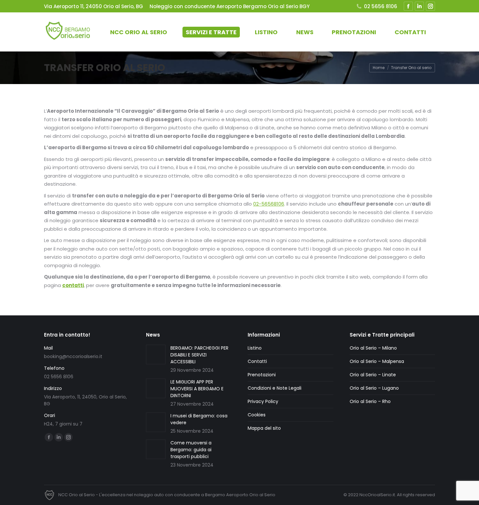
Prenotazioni (262, 374)
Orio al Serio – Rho (370, 401)
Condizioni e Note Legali (274, 388)
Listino (255, 348)
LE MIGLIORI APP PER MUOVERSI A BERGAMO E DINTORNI (197, 389)
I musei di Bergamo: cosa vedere (198, 419)
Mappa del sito (264, 428)
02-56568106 (268, 203)
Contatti (257, 361)
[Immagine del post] (156, 354)
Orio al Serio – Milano (373, 348)
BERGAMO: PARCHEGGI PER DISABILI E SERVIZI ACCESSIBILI (199, 355)
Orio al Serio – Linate (373, 374)
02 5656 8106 (380, 6)
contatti (73, 285)
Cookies (257, 414)
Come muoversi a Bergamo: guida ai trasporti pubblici (190, 450)
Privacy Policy (263, 401)
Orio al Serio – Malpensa (377, 361)
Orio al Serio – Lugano (374, 388)
